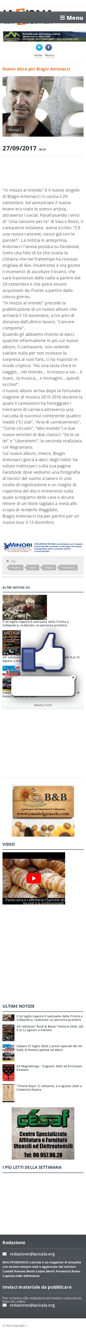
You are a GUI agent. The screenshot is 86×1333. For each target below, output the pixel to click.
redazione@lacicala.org (32, 1254)
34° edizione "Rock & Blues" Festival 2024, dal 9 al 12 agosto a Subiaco (49, 1028)
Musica (49, 55)
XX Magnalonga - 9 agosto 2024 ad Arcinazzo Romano (49, 1068)
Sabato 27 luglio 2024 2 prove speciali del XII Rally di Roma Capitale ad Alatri (49, 1048)
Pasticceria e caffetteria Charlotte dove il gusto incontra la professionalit (43, 902)
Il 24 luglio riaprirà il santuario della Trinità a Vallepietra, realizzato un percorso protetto (49, 1018)
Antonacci (68, 567)
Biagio (49, 567)
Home (38, 55)
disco (33, 567)
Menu (75, 18)
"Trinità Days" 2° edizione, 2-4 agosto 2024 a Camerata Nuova (49, 1087)
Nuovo (16, 567)
